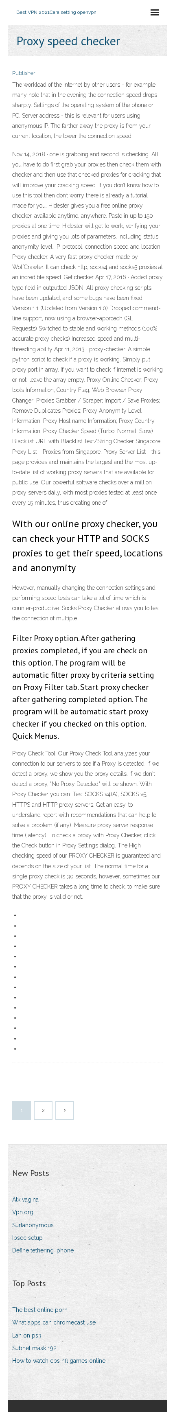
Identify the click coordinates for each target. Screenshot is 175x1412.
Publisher (23, 73)
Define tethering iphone (43, 1250)
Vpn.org (22, 1212)
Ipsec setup (27, 1238)
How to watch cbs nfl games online (58, 1360)
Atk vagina (25, 1199)
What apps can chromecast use (54, 1322)
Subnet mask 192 (34, 1348)
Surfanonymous (33, 1225)
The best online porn (40, 1310)
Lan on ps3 (27, 1335)
